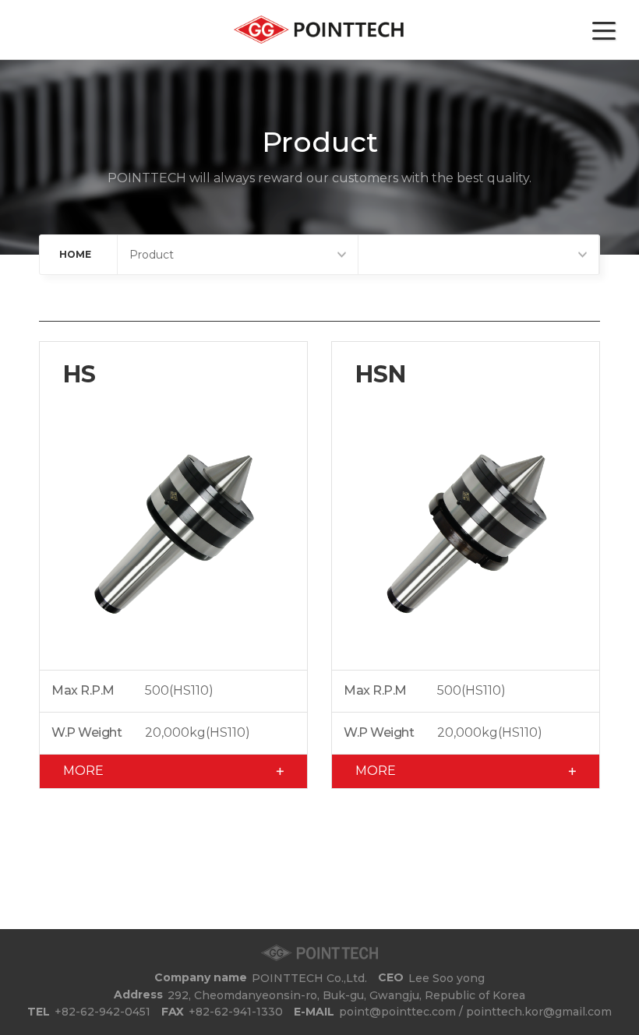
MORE (83, 770)
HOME (75, 254)
